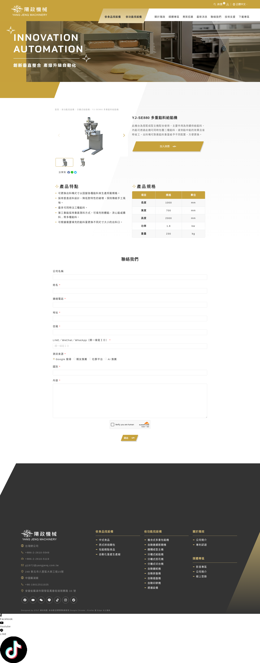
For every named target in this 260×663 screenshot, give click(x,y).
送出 (128, 438)
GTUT (36, 610)
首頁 (57, 109)
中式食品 (104, 540)
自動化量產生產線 (110, 554)
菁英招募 (188, 17)
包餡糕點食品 (107, 549)
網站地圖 (44, 610)
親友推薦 (81, 359)
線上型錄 (201, 576)
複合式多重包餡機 (158, 540)
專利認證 (201, 545)
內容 (56, 380)
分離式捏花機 (156, 559)
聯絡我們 (216, 17)
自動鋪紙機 (154, 568)
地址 (56, 312)
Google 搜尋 (64, 359)
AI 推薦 (112, 359)
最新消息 (202, 17)
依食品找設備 (113, 17)
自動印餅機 (154, 583)
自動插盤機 (154, 578)
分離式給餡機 (83, 109)
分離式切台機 (156, 564)
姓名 (56, 285)
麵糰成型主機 (156, 549)
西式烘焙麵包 (107, 545)
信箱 (56, 326)
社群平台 (97, 359)
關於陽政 (160, 17)
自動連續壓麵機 (157, 545)
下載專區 (244, 17)
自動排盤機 (154, 573)
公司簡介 (201, 540)
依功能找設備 (134, 17)
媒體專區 (174, 17)
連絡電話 (59, 299)
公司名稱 (58, 271)
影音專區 (201, 567)
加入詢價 (167, 147)
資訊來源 (59, 354)
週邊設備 (153, 587)
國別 (56, 366)
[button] (124, 136)
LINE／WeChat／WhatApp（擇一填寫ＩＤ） (82, 340)
